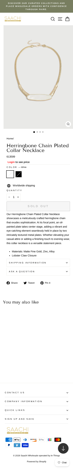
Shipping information (28, 262)
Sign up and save (20, 419)
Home (10, 138)
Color (17, 167)
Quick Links (15, 410)
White (10, 174)
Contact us (15, 392)
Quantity (14, 190)
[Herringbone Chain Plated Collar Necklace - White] (6, 370)
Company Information (23, 401)
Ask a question (22, 271)
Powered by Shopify (36, 461)
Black (18, 174)
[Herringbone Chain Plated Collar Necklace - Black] (10, 370)
